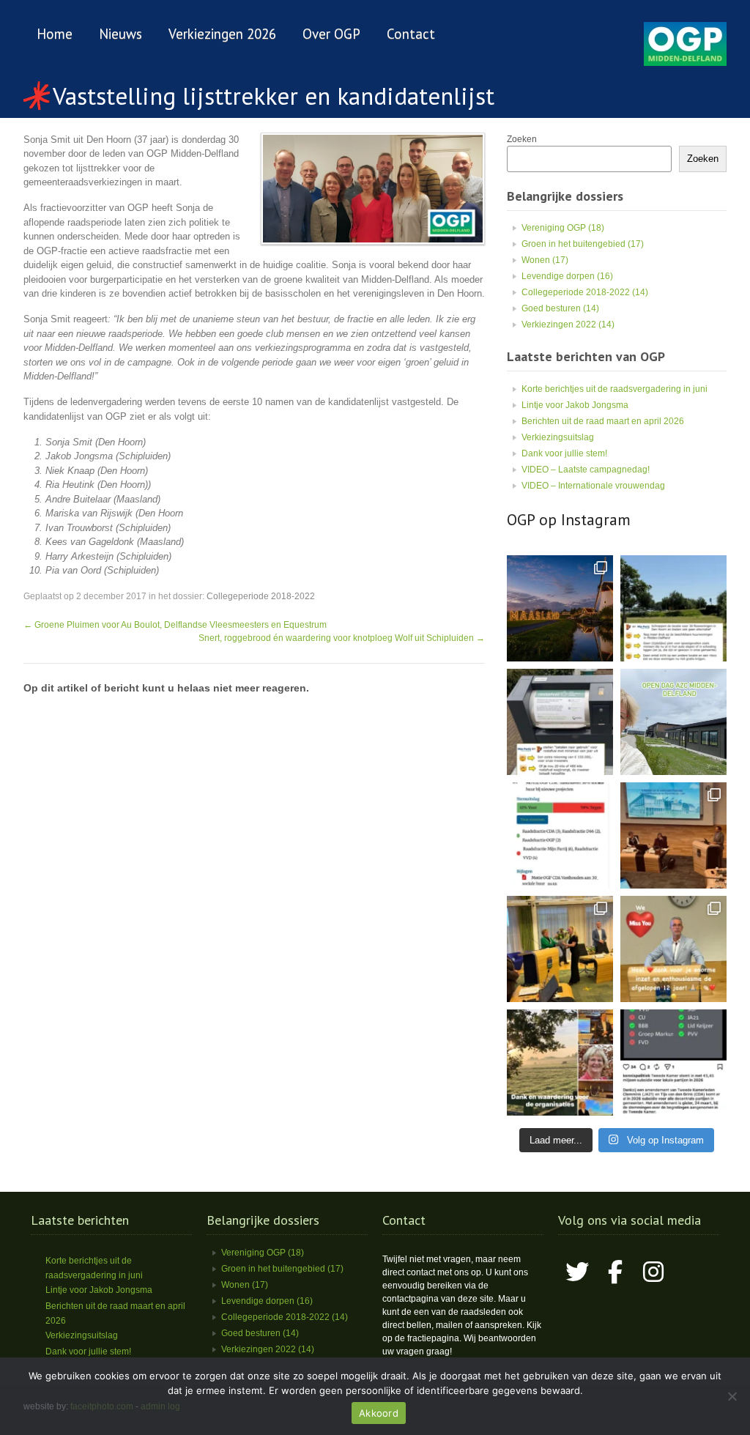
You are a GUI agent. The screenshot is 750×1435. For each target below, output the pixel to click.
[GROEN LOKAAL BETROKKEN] (685, 63)
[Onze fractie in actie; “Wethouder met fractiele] (560, 1062)
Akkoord (378, 1413)
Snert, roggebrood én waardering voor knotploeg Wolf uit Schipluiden (341, 638)
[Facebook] (615, 1271)
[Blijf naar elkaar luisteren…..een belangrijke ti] (673, 835)
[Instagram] (653, 1271)
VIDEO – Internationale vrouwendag (593, 486)
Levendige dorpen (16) (567, 276)
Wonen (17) (544, 260)
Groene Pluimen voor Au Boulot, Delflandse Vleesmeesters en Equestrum (175, 625)
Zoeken (522, 139)
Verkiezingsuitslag (557, 437)
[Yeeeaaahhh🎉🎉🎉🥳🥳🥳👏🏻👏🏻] (673, 1062)
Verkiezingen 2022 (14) (568, 324)
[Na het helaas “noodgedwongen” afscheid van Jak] (673, 949)
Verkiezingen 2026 (222, 33)
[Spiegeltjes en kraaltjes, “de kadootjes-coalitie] (560, 608)
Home (55, 33)
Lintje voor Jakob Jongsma (574, 405)
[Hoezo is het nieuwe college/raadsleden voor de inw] (560, 722)
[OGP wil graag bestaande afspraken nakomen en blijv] (560, 835)
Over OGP (331, 33)
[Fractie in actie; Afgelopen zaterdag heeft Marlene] (673, 722)
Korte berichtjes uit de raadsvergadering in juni (614, 389)
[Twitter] (577, 1271)
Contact (411, 33)
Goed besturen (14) (560, 308)
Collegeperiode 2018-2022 (261, 596)
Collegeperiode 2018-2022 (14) (584, 292)
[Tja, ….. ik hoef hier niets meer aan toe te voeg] (673, 608)
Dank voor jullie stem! (564, 453)
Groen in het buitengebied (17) (582, 244)
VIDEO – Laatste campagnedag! (585, 469)
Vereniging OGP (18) (562, 228)
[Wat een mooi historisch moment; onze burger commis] (560, 949)
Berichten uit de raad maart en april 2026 (602, 421)
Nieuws (120, 33)
